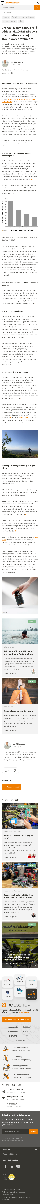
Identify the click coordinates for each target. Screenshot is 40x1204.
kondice (6, 21)
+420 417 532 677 (15, 1090)
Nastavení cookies (8, 1195)
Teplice (15, 1106)
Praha (9, 1106)
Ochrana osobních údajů (11, 1189)
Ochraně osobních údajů (15, 1140)
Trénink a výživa (18, 17)
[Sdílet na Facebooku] (9, 73)
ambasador (30, 17)
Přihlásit (33, 1131)
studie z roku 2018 (25, 417)
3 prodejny (12, 1104)
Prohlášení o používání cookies (13, 1192)
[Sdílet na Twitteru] (12, 73)
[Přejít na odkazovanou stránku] (5, 1166)
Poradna (9, 13)
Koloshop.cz (23, 1012)
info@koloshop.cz (15, 1097)
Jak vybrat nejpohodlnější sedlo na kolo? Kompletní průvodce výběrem (17, 957)
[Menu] (2, 2)
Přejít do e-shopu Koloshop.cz (15, 1019)
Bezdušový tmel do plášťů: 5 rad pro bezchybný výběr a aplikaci (18, 896)
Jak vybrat (31, 806)
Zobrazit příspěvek (10, 673)
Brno (21, 1106)
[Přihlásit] (37, 2)
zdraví (13, 21)
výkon (21, 21)
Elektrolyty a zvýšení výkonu (18, 711)
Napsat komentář (13, 787)
